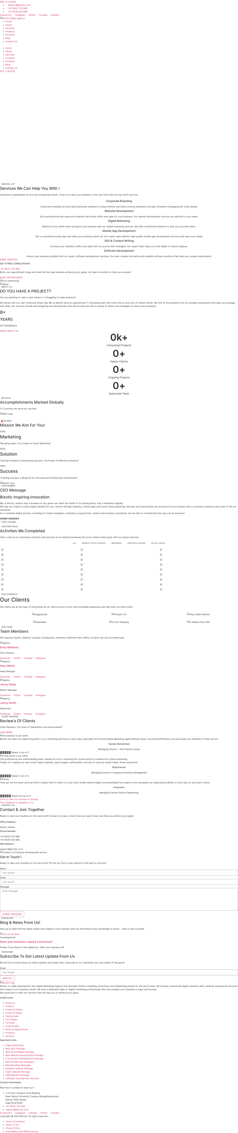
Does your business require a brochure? (26, 941)
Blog (8, 38)
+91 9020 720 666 (10, 268)
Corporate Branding (119, 201)
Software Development (119, 250)
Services (10, 28)
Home (9, 21)
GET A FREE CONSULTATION (15, 263)
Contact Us (11, 41)
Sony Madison (9, 647)
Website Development (119, 211)
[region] (119, 128)
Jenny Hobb (8, 684)
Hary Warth (7, 665)
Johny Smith (8, 703)
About (9, 24)
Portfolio (10, 34)
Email (3, 877)
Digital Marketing (119, 221)
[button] (119, 44)
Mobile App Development (119, 231)
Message (4, 887)
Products (10, 31)
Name (3, 868)
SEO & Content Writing (119, 240)
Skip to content (8, 1)
